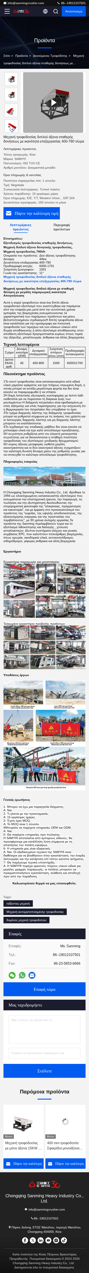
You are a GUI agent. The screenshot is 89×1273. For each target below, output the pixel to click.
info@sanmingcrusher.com (26, 3)
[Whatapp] (22, 975)
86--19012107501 (73, 3)
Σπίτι (6, 55)
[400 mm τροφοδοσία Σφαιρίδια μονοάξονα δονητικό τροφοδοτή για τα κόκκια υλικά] (65, 1122)
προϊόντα (21, 55)
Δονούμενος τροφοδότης (50, 55)
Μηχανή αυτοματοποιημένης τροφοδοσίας (35, 912)
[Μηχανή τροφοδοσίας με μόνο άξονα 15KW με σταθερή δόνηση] (23, 1122)
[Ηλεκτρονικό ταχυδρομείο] (32, 975)
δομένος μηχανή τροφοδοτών (26, 920)
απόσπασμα (73, 11)
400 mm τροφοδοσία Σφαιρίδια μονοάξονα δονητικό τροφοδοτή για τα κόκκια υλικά (65, 1146)
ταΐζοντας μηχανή (18, 903)
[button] (12, 131)
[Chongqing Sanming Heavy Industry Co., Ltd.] (21, 11)
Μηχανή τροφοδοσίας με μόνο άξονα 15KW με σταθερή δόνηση (23, 1146)
